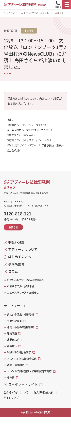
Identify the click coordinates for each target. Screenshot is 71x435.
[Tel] (57, 4)
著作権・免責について (16, 392)
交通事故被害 (14, 321)
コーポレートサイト (23, 384)
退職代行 (12, 346)
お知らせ (59, 12)
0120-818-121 (17, 213)
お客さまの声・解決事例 (20, 286)
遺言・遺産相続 (15, 365)
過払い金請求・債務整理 (20, 314)
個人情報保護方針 (44, 392)
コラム (13, 271)
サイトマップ (11, 397)
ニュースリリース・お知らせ (35, 12)
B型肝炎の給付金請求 (19, 352)
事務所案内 (16, 264)
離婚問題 (12, 333)
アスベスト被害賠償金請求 (21, 358)
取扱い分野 (16, 242)
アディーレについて (22, 249)
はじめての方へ (19, 256)
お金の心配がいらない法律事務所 (25, 280)
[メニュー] (66, 4)
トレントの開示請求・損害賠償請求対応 (29, 371)
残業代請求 (13, 339)
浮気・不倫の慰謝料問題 (20, 327)
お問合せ (13, 227)
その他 (10, 377)
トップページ (8, 12)
